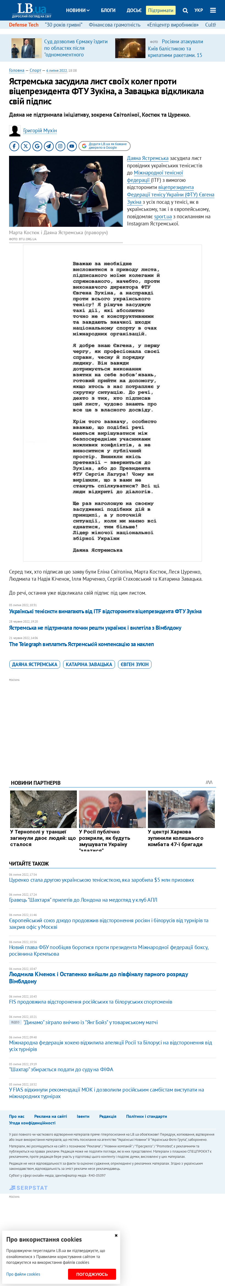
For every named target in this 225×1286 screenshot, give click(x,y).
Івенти (83, 1116)
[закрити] (116, 1235)
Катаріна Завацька (89, 664)
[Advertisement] (112, 721)
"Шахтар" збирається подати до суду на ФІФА (61, 1069)
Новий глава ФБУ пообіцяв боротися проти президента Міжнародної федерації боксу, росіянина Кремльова (108, 950)
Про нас (16, 1116)
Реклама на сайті (50, 1116)
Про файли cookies (23, 1274)
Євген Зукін (135, 664)
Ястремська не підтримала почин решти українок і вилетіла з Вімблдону (95, 627)
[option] (61, 48)
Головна (16, 70)
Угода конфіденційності (32, 1122)
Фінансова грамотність (114, 24)
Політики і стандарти (146, 1116)
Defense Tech (23, 24)
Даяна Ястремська (147, 158)
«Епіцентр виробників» (173, 24)
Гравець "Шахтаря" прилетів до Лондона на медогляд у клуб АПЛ (83, 899)
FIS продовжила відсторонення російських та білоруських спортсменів (90, 1001)
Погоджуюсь (92, 1274)
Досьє (134, 10)
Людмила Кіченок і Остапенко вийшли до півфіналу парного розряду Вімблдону (98, 977)
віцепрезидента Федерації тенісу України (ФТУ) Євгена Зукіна (170, 194)
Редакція (107, 1116)
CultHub (214, 24)
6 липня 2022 (56, 70)
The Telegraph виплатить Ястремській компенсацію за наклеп (81, 644)
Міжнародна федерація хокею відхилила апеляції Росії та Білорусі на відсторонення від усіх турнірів (110, 1046)
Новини (76, 10)
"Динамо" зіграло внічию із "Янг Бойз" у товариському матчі (84, 1022)
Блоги (108, 10)
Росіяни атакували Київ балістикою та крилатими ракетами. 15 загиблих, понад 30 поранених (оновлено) (175, 54)
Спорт (35, 70)
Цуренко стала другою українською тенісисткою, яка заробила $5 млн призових (101, 879)
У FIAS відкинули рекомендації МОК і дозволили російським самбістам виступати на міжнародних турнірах (106, 1093)
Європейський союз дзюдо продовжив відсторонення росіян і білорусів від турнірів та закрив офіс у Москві (109, 923)
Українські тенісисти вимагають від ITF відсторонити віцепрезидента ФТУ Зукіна (105, 611)
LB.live (117, 31)
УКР (199, 10)
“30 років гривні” (63, 24)
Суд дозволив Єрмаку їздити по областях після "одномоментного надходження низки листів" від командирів (76, 54)
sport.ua (163, 216)
